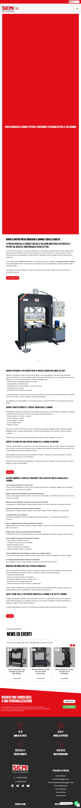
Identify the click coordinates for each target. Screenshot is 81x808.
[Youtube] (28, 786)
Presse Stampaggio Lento (61, 779)
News (9, 649)
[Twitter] (23, 786)
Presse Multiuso (61, 776)
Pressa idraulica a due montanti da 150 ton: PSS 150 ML (16, 671)
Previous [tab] (71, 645)
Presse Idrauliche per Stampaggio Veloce (61, 782)
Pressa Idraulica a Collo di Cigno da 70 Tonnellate (64, 671)
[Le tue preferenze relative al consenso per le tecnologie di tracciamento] (78, 805)
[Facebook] (17, 786)
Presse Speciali (61, 795)
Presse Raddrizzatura (61, 786)
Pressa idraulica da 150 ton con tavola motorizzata (40, 671)
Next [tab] (74, 645)
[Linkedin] (12, 786)
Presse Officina (61, 792)
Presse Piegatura (60, 789)
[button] (8, 321)
